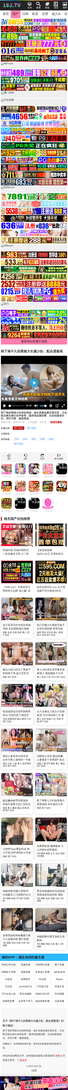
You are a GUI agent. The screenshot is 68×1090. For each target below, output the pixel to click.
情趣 (52, 898)
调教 (5, 632)
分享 (42, 458)
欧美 (35, 14)
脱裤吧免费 (9, 1001)
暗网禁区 (25, 979)
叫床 (23, 943)
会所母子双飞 (25, 1001)
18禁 (34, 1070)
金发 (44, 635)
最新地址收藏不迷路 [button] (34, 341)
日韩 (25, 14)
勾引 (53, 677)
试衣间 (50, 632)
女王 (52, 853)
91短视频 (59, 993)
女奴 (57, 853)
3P (17, 898)
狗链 (13, 898)
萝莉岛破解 (25, 993)
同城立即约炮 (8, 964)
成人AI (56, 14)
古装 (52, 944)
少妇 (25, 439)
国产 (16, 14)
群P (48, 763)
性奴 (48, 898)
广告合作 (22, 1060)
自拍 (51, 439)
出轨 (10, 763)
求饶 (24, 808)
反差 (10, 632)
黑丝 (34, 439)
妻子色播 (59, 964)
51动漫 (42, 979)
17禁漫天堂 (42, 986)
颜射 (53, 763)
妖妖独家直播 (42, 1001)
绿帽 (39, 763)
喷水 (39, 635)
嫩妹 (15, 808)
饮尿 (19, 632)
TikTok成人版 (8, 993)
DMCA (58, 1055)
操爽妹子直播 (8, 972)
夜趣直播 (25, 964)
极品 (19, 719)
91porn (59, 979)
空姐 (5, 719)
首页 (6, 14)
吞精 (15, 632)
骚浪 (24, 719)
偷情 (5, 763)
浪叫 (5, 766)
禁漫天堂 (59, 986)
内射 (18, 943)
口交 (49, 677)
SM (38, 853)
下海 (16, 439)
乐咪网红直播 (42, 964)
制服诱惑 (12, 719)
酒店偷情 (26, 763)
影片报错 (58, 458)
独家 (39, 632)
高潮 (61, 632)
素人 (24, 632)
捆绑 (43, 853)
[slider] (16, 406)
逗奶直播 (59, 1001)
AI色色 (8, 979)
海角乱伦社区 (42, 993)
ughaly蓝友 (59, 972)
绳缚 (62, 853)
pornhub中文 (25, 986)
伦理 (45, 14)
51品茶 (8, 986)
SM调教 (40, 856)
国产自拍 (18, 428)
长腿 (42, 439)
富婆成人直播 (42, 972)
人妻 (15, 763)
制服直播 (25, 972)
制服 (49, 719)
